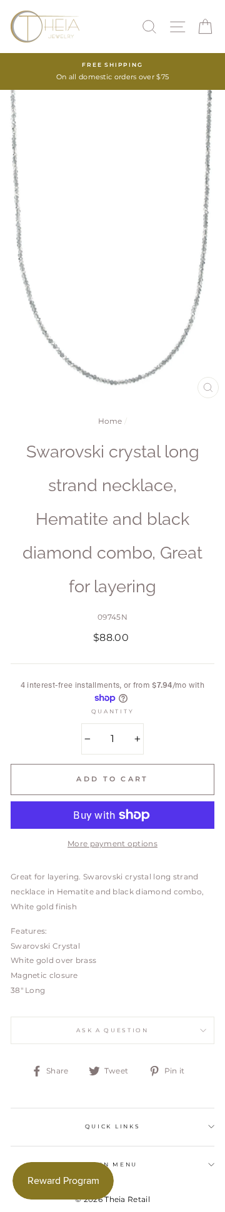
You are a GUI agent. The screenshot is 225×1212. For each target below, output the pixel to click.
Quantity (112, 711)
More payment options (113, 843)
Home (110, 421)
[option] (112, 71)
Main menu (113, 1164)
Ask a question (112, 1030)
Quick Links (112, 1126)
